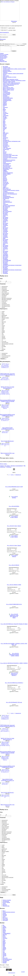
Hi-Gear (4, 116)
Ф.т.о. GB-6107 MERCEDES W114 (14, 604)
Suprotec (5, 128)
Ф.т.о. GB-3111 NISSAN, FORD (14, 584)
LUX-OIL (5, 232)
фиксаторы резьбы (7, 165)
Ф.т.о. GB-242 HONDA (14, 506)
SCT (4, 106)
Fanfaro (4, 929)
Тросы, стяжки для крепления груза (11, 84)
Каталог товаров (3, 56)
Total (4, 129)
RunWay (5, 124)
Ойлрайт (5, 134)
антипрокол (5, 144)
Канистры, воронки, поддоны (9, 77)
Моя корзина (14, 21)
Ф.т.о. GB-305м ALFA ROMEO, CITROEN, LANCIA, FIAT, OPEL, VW (14, 644)
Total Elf (4, 955)
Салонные (5, 219)
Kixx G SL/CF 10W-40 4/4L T (7, 441)
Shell (4, 126)
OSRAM (5, 103)
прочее (4, 162)
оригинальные (6, 96)
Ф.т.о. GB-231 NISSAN (14, 565)
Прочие (4, 135)
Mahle (4, 238)
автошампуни (6, 140)
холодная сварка (6, 167)
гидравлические (6, 92)
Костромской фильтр (7, 959)
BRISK (4, 109)
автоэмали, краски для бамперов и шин (11, 141)
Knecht (4, 226)
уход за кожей (6, 164)
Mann (4, 244)
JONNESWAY (6, 169)
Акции (1, 59)
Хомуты (4, 177)
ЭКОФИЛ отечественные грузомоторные (12, 265)
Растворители (6, 198)
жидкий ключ (6, 149)
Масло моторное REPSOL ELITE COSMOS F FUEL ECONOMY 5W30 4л (7, 401)
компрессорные (6, 94)
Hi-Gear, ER (5, 182)
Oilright (4, 947)
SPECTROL (5, 255)
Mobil (4, 121)
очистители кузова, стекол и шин (10, 155)
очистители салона (7, 156)
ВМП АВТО (5, 133)
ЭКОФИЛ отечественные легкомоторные (12, 269)
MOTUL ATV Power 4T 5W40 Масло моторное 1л (7, 387)
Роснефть (5, 961)
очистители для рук (7, 154)
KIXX (4, 935)
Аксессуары (5, 919)
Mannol (4, 942)
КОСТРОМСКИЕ (7, 260)
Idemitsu (4, 948)
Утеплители (5, 86)
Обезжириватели (6, 196)
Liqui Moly (5, 938)
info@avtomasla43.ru (4, 32)
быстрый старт (6, 145)
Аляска (4, 186)
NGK (4, 110)
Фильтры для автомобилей (9, 205)
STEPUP (5, 127)
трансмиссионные (7, 99)
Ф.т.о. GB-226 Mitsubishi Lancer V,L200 (14, 486)
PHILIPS (5, 105)
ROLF (4, 949)
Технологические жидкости (9, 912)
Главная (2, 53)
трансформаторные (7, 100)
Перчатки (5, 175)
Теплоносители (6, 200)
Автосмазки (5, 113)
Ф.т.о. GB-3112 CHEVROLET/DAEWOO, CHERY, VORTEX (14, 663)
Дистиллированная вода (8, 192)
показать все (18, 474)
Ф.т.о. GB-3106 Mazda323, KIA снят (14, 702)
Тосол (4, 203)
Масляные (5, 209)
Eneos (4, 928)
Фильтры (5, 914)
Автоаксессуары (6, 67)
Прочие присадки (7, 189)
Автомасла (5, 91)
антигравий (5, 142)
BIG (3, 925)
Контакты (2, 60)
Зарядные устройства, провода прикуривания (13, 73)
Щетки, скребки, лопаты (8, 89)
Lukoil (4, 119)
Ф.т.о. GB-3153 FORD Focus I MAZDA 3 (14, 682)
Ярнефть (4, 962)
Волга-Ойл (5, 958)
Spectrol (4, 953)
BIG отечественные (7, 211)
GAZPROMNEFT (6, 933)
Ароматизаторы (6, 70)
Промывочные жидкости (8, 197)
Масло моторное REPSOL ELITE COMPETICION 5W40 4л (7, 415)
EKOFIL (4, 927)
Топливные (5, 210)
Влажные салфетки (7, 71)
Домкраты (5, 72)
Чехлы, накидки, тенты (8, 87)
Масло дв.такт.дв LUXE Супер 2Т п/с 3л (7, 454)
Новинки (5, 178)
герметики (5, 147)
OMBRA (5, 170)
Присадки (5, 179)
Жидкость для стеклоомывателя (10, 193)
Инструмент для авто (7, 168)
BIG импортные (6, 206)
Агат (4, 131)
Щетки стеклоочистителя (8, 88)
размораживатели (7, 163)
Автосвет (5, 101)
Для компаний (3, 55)
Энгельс (5, 112)
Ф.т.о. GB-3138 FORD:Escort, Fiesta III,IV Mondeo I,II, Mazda (14, 623)
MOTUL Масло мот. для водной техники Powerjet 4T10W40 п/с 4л (7, 374)
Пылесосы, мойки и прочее (9, 81)
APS (4, 108)
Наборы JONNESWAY (8, 172)
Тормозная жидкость (7, 202)
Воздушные (5, 207)
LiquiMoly (5, 117)
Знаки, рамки (6, 75)
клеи (4, 150)
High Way (5, 934)
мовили (4, 152)
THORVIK (5, 171)
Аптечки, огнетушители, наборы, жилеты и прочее (14, 68)
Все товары (5, 66)
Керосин (5, 195)
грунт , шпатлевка (7, 148)
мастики (5, 151)
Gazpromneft (5, 115)
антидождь (5, 143)
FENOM (5, 181)
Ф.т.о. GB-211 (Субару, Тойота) (14, 545)
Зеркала (4, 74)
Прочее (4, 176)
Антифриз (5, 191)
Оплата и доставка (4, 54)
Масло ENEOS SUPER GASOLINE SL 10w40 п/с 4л (7, 428)
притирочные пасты (7, 161)
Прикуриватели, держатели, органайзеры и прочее (14, 80)
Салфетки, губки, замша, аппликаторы (11, 82)
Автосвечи (5, 107)
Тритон (4, 136)
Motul (4, 122)
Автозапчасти (3, 57)
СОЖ (4, 199)
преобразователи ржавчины (9, 159)
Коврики (5, 78)
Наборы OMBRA (7, 174)
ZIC (4, 130)
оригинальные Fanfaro (8, 98)
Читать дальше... (3, 463)
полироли (5, 158)
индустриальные (6, 93)
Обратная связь (3, 61)
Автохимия (5, 137)
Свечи (4, 916)
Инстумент (5, 917)
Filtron (4, 216)
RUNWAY (5, 184)
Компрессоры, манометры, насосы (10, 79)
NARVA (5, 102)
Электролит (5, 204)
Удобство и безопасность (8, 85)
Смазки (4, 913)
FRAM (4, 221)
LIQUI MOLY (6, 183)
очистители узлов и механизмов (10, 157)
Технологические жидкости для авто (11, 190)
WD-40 (4, 138)
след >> (12, 474)
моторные (5, 95)
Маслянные (5, 218)
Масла (4, 910)
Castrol (4, 114)
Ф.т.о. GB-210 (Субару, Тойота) (14, 525)
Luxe (4, 120)
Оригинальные (6, 960)
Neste (4, 123)
